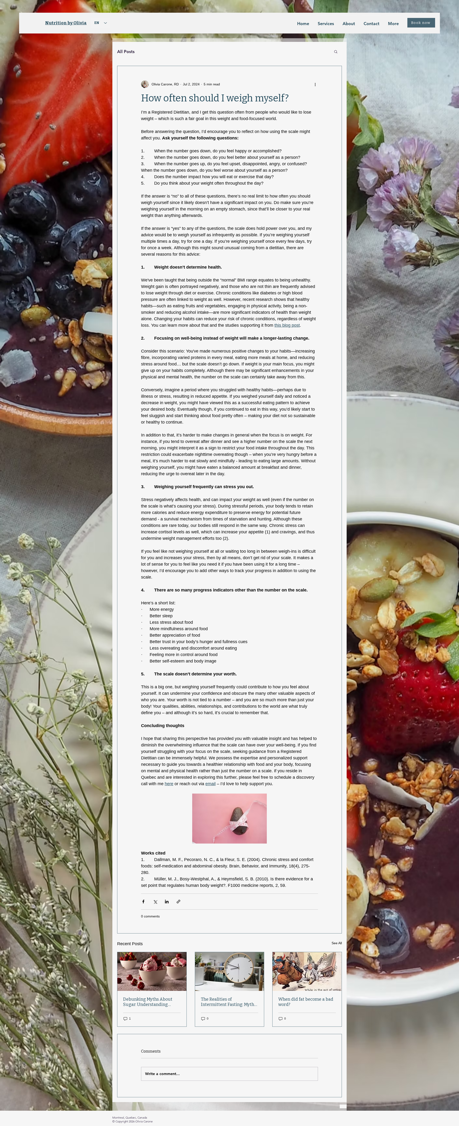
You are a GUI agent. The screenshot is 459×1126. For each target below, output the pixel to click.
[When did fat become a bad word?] (307, 971)
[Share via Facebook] (143, 901)
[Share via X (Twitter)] (155, 901)
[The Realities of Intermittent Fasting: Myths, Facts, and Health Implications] (229, 971)
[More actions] (315, 84)
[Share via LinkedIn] (166, 901)
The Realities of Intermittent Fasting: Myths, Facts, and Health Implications (229, 1002)
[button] (335, 51)
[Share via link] (178, 901)
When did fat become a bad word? (305, 1002)
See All (337, 943)
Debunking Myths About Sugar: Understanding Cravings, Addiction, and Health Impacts (147, 1002)
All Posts (126, 51)
